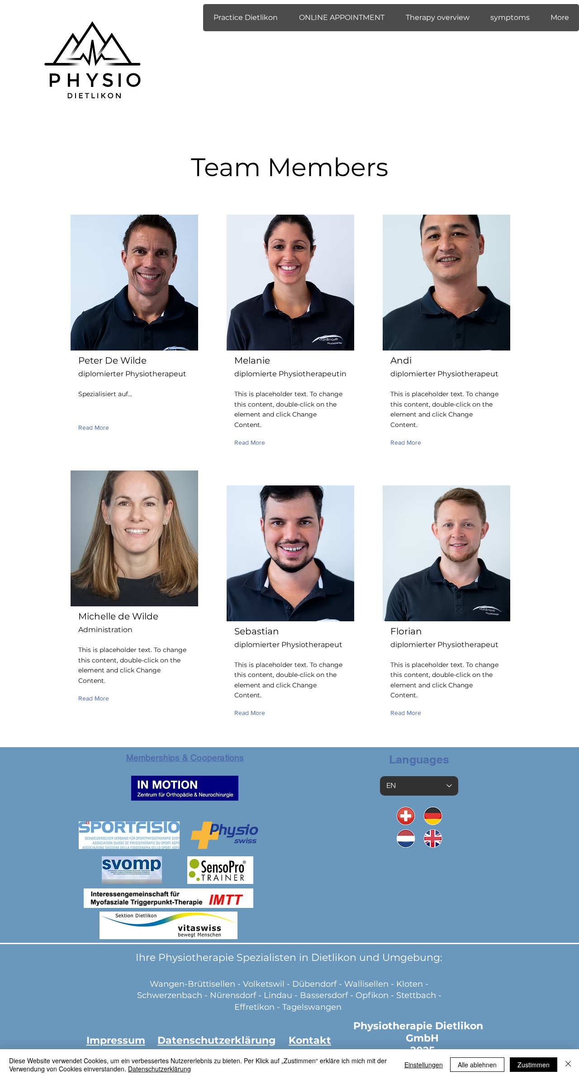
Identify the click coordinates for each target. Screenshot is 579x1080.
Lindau (278, 995)
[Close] (568, 1064)
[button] (245, 17)
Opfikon (372, 995)
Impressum (115, 1040)
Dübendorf (315, 984)
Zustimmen (533, 1064)
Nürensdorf (234, 995)
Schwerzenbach (169, 995)
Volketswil (264, 984)
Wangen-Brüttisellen (192, 984)
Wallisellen (366, 984)
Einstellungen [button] (423, 1064)
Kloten (409, 984)
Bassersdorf (324, 995)
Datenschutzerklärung (159, 1068)
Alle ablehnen (477, 1064)
